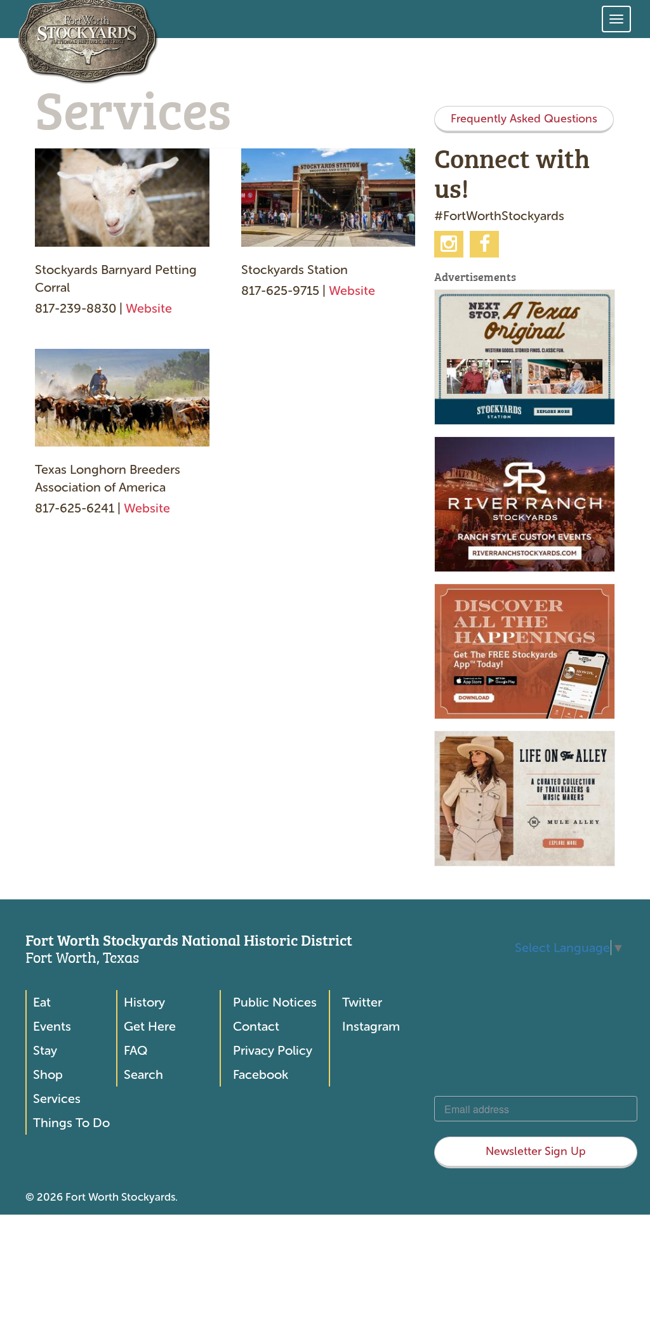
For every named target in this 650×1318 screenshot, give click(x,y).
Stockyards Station (294, 269)
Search (143, 1074)
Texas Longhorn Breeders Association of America (107, 478)
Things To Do (71, 1122)
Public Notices (275, 1002)
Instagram (371, 1026)
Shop (48, 1074)
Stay (45, 1050)
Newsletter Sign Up (536, 1151)
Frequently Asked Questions (524, 119)
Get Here (150, 1026)
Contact (256, 1026)
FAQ (135, 1050)
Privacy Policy (272, 1050)
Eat (42, 1002)
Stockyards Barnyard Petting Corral (116, 278)
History (144, 1002)
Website (149, 308)
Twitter (362, 1002)
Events (52, 1026)
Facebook (260, 1074)
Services (57, 1098)
